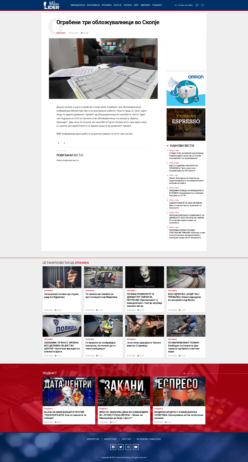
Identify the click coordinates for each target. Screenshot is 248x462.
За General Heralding (149, 439)
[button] (37, 400)
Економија (93, 5)
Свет (136, 5)
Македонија (78, 5)
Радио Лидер (51, 5)
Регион (128, 5)
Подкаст (157, 5)
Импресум (93, 439)
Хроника (106, 5)
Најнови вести (182, 145)
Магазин (145, 5)
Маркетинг (110, 439)
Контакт (127, 439)
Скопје (118, 5)
